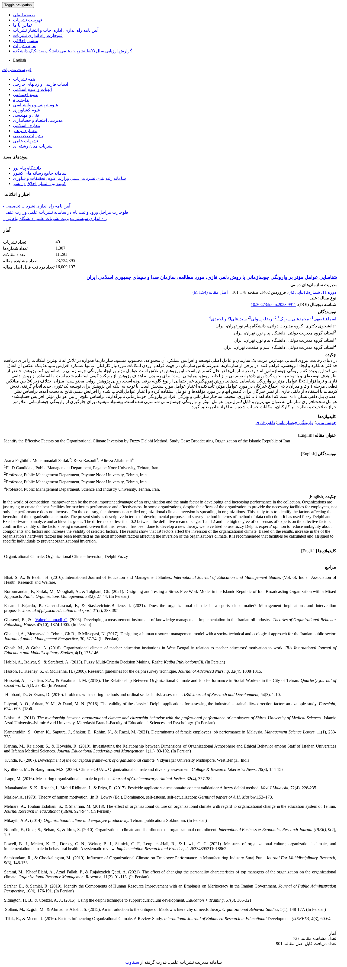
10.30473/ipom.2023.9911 (273, 304)
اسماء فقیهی (324, 319)
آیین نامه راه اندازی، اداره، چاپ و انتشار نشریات (55, 30)
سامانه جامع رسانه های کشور (39, 173)
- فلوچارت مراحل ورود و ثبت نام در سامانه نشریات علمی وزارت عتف (65, 212)
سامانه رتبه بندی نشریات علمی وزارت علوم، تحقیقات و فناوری (69, 178)
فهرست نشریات (27, 20)
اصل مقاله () (210, 292)
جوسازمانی (326, 422)
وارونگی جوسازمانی (295, 422)
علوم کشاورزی (26, 110)
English (19, 60)
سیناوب (132, 962)
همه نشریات (24, 79)
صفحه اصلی (24, 14)
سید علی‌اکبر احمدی (229, 319)
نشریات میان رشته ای (33, 146)
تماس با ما (22, 25)
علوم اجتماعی (25, 94)
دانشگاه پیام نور (27, 168)
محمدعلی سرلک (293, 319)
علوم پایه (21, 99)
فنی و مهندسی (26, 115)
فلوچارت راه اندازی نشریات (38, 35)
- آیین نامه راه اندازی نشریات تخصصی (36, 206)
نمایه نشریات (24, 45)
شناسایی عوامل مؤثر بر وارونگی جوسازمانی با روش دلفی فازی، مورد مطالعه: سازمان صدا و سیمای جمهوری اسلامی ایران (211, 277)
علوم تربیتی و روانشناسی (35, 105)
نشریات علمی (25, 141)
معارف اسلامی (26, 125)
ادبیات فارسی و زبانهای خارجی (40, 84)
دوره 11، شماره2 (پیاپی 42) (312, 292)
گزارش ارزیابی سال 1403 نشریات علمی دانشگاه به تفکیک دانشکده (72, 51)
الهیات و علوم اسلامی (32, 89)
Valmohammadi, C (51, 619)
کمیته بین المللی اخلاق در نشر (39, 183)
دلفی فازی (265, 422)
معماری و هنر (25, 130)
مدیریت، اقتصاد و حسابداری (38, 120)
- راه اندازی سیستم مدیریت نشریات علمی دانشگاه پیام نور (55, 218)
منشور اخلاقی (25, 40)
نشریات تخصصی (28, 135)
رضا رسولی (261, 319)
